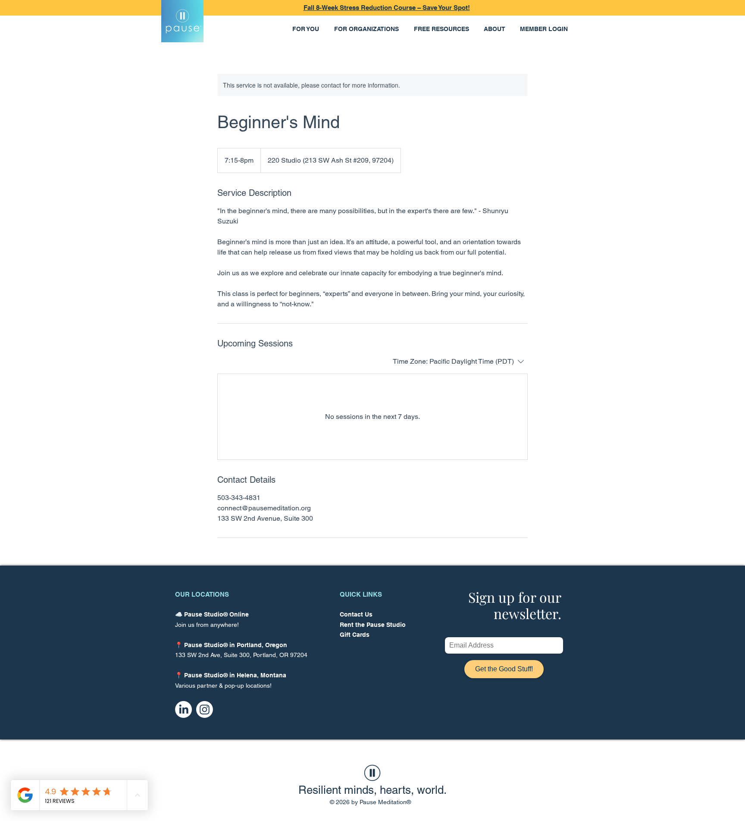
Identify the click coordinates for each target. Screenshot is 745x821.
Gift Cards (354, 634)
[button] (306, 29)
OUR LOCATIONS (202, 594)
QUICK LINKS (361, 594)
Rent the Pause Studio (373, 624)
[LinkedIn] (183, 709)
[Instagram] (204, 709)
